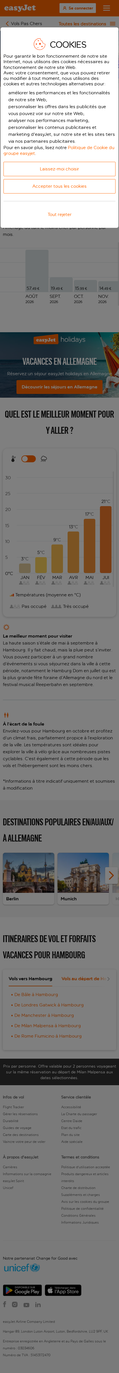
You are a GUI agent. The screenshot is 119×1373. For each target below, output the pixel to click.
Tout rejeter (60, 214)
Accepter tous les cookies (59, 186)
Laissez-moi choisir (59, 169)
